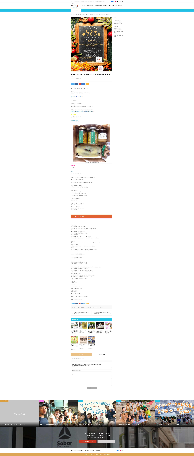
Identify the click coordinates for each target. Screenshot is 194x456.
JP (119, 1)
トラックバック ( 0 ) (102, 354)
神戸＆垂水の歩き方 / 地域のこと (118, 32)
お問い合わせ (105, 5)
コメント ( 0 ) (81, 354)
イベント (76, 10)
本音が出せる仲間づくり (118, 29)
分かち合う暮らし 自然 (80, 307)
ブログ (116, 5)
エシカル (87, 307)
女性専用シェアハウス (98, 5)
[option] (19, 413)
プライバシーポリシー (92, 450)
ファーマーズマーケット (93, 307)
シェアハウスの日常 (117, 20)
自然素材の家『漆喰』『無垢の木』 (118, 36)
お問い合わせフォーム (89, 441)
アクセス (109, 5)
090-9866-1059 (107, 441)
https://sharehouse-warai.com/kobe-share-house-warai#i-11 (82, 111)
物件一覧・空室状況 (90, 5)
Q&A (113, 5)
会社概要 (86, 450)
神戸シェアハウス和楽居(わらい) (77, 450)
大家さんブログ (116, 26)
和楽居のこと (84, 5)
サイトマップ (120, 5)
